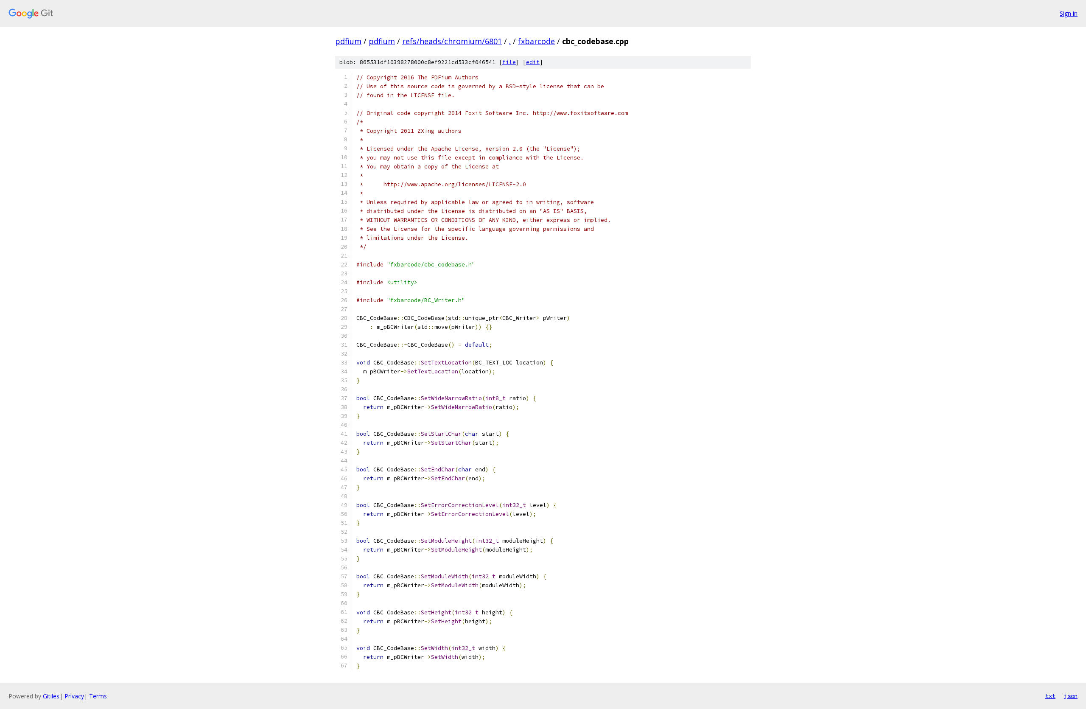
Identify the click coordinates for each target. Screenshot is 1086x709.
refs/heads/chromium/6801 (452, 41)
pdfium (348, 41)
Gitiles (51, 696)
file (509, 62)
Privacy (74, 696)
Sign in (1069, 13)
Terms (98, 696)
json (1071, 696)
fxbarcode (536, 41)
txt (1050, 696)
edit (533, 62)
